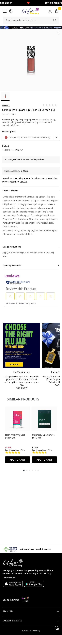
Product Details (10, 190)
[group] (17, 435)
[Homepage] (30, 11)
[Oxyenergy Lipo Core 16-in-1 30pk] (44, 419)
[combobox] (31, 20)
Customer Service (12, 620)
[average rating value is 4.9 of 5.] (13, 452)
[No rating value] (50, 105)
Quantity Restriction (12, 265)
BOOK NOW (22, 388)
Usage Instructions (12, 246)
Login (13, 181)
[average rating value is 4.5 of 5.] (40, 452)
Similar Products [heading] (23, 399)
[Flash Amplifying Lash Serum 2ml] (17, 419)
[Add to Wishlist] (58, 32)
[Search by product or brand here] (54, 20)
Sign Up (23, 181)
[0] (56, 11)
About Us (8, 611)
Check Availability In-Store (16, 171)
